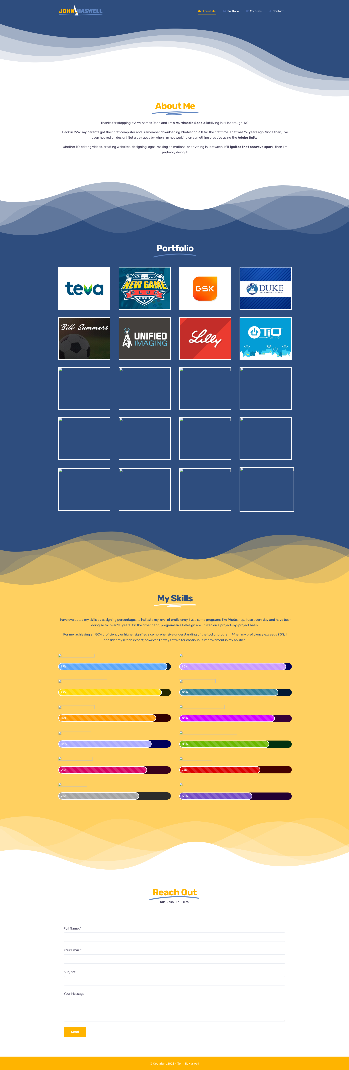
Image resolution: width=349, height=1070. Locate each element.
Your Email (73, 950)
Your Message (74, 994)
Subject (69, 972)
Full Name (72, 928)
